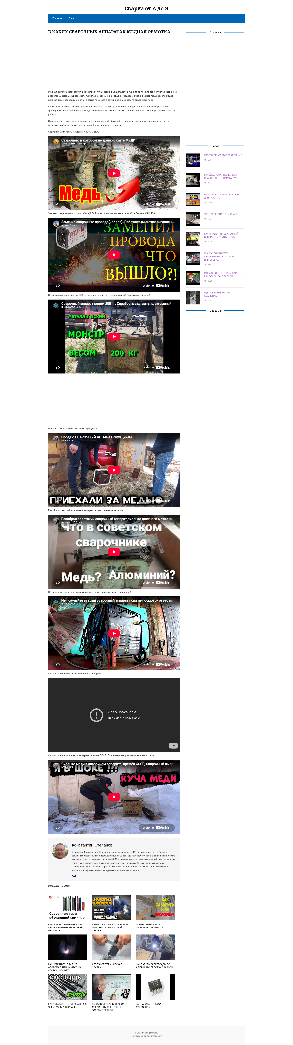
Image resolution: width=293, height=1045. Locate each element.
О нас (72, 18)
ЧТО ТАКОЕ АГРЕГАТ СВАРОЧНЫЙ (223, 155)
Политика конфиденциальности (146, 1035)
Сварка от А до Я (147, 8)
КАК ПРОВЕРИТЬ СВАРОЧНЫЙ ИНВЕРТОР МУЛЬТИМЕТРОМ (221, 235)
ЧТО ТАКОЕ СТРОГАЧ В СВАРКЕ (221, 214)
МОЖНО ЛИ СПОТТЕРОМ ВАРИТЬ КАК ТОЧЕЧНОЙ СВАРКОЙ (222, 274)
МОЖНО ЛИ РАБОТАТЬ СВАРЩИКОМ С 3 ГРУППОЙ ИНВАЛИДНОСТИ (219, 256)
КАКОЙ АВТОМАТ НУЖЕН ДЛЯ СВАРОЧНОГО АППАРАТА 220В (221, 176)
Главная (57, 18)
